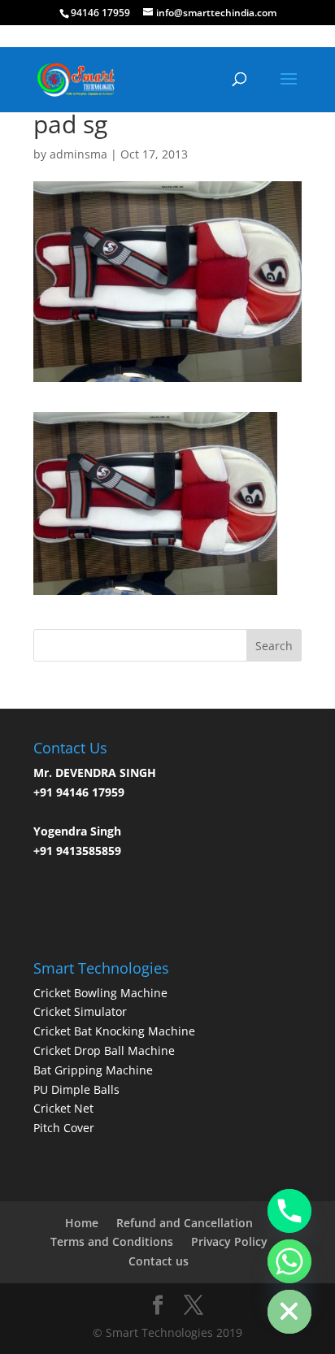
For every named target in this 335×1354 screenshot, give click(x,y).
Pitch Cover (63, 1127)
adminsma (78, 154)
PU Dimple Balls (76, 1089)
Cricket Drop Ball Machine (104, 1050)
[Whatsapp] (289, 1261)
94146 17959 (100, 13)
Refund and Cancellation (184, 1222)
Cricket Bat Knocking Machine (114, 1031)
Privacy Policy (229, 1241)
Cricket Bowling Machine (100, 992)
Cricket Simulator (80, 1011)
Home (81, 1222)
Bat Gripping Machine (93, 1070)
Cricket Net (63, 1108)
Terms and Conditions (111, 1241)
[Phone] (289, 1211)
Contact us (158, 1261)
